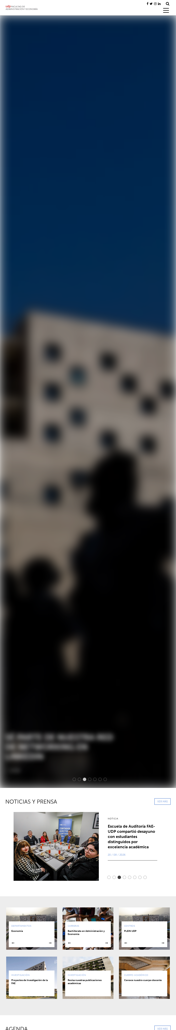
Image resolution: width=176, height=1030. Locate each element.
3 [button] (83, 779)
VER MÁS (162, 801)
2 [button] (77, 779)
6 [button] (98, 779)
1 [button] (72, 779)
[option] (88, 401)
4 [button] (88, 779)
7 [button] (103, 779)
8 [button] (143, 877)
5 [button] (93, 779)
